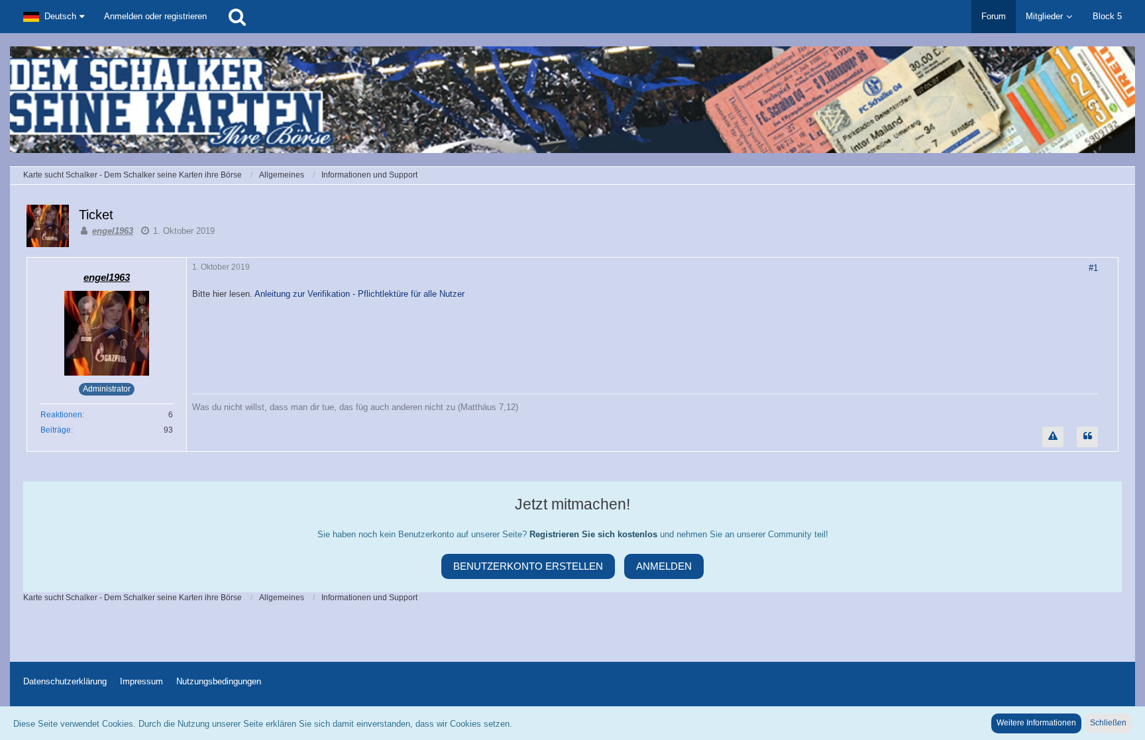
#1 (1093, 268)
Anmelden (664, 566)
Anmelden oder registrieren (155, 16)
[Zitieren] (1087, 437)
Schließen (1108, 722)
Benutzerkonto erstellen (528, 566)
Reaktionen (61, 414)
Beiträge (55, 430)
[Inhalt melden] (1052, 437)
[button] (53, 16)
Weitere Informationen (1036, 722)
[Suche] (237, 16)
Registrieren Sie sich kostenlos (593, 534)
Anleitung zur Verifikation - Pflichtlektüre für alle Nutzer (359, 294)
